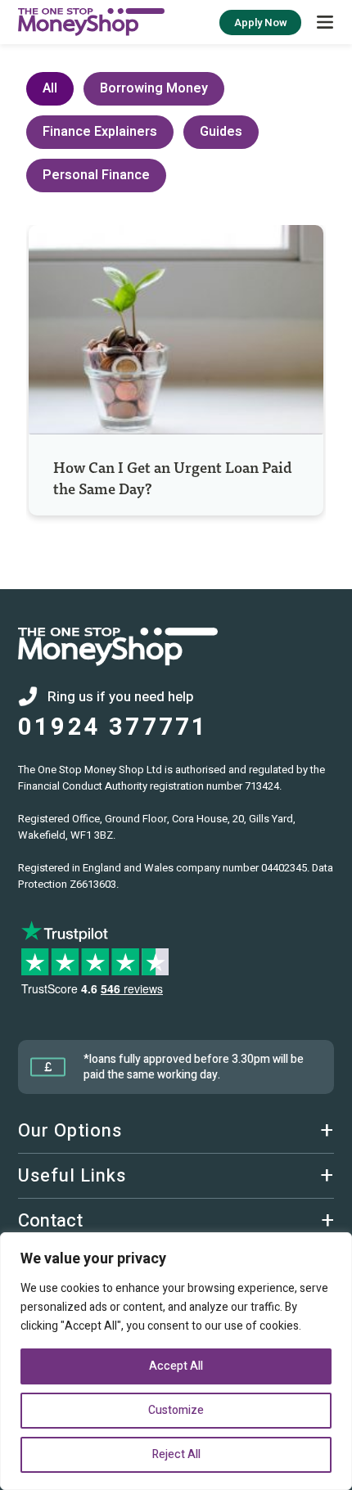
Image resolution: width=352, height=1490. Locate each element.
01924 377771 (113, 727)
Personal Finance (96, 175)
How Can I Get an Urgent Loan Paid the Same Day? (172, 477)
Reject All (176, 1454)
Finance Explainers (100, 132)
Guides (221, 132)
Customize (176, 1410)
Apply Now (260, 22)
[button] (325, 22)
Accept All (176, 1366)
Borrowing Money (154, 88)
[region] (176, 1361)
